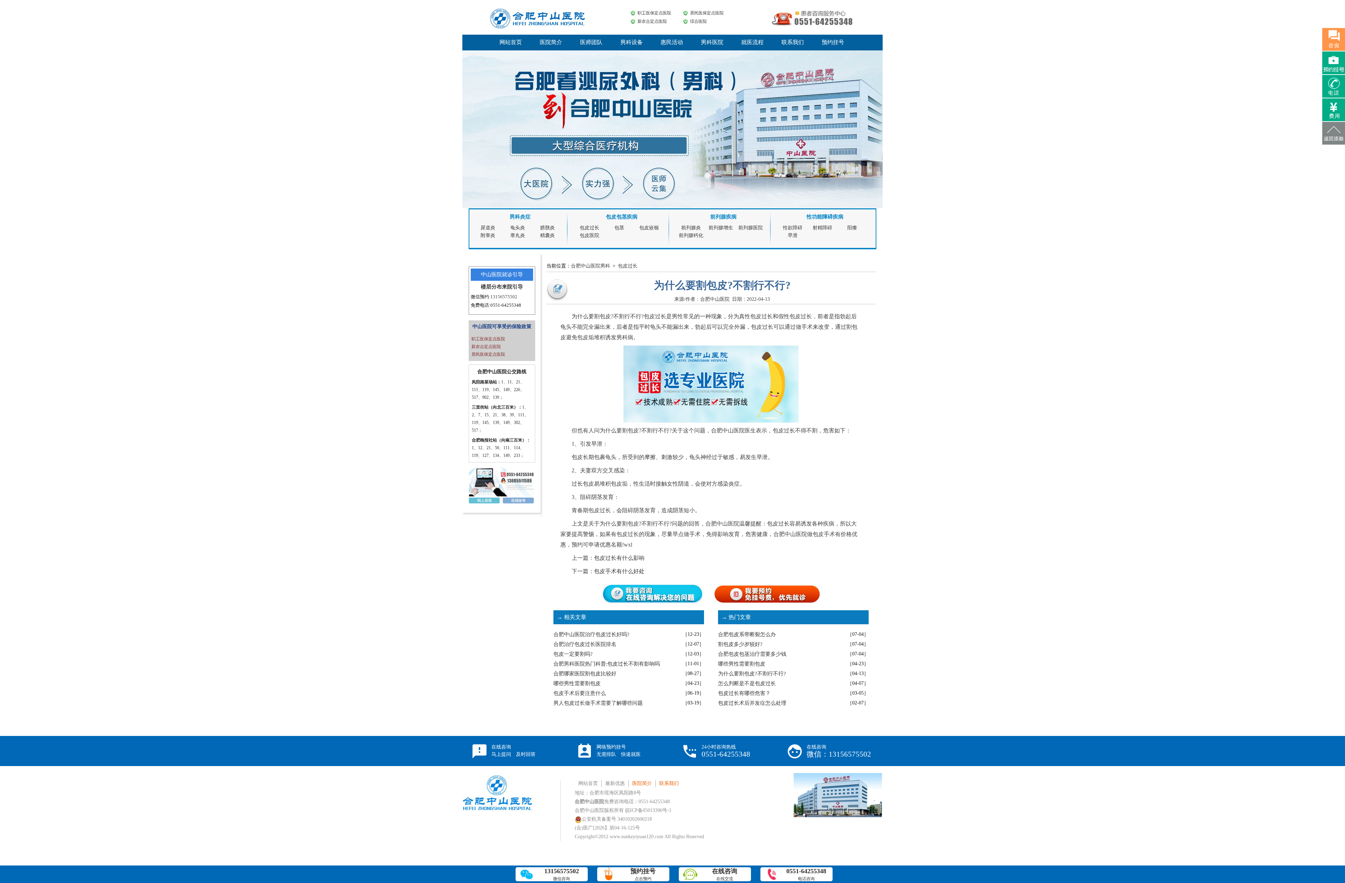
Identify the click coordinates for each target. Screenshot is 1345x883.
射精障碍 (822, 227)
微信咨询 (561, 874)
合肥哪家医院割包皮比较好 (584, 673)
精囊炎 (547, 235)
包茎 (619, 227)
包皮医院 (589, 235)
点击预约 (643, 874)
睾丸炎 (517, 235)
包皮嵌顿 (649, 227)
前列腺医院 (750, 227)
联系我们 (792, 42)
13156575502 (503, 296)
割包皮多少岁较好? (740, 644)
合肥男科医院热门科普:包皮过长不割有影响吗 (606, 664)
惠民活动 (672, 42)
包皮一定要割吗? (573, 654)
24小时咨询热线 (726, 751)
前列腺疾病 (723, 217)
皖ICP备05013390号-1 (648, 810)
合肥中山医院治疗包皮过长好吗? (591, 634)
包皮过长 (589, 227)
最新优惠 (615, 783)
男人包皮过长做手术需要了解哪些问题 (598, 703)
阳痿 (852, 227)
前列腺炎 (691, 227)
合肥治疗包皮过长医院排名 (584, 644)
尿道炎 (488, 227)
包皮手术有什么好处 (619, 571)
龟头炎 (517, 227)
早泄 (793, 235)
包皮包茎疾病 (621, 217)
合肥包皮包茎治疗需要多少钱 (752, 654)
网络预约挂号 (618, 750)
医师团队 (591, 42)
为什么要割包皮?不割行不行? (752, 673)
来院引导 (512, 287)
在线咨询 (513, 750)
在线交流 (724, 874)
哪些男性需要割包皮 (577, 683)
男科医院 (712, 42)
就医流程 (752, 42)
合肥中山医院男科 (590, 266)
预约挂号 (833, 42)
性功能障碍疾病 (825, 217)
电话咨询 (806, 874)
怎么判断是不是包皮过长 (747, 683)
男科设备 (631, 42)
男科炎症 (520, 217)
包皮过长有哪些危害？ (744, 693)
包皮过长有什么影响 (619, 558)
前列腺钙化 (691, 235)
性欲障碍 (792, 227)
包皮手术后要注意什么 (579, 693)
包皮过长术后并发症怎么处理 (752, 703)
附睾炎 (488, 235)
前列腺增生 (721, 227)
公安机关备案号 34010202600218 (617, 819)
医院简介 (551, 42)
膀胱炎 (547, 227)
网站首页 (510, 42)
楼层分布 (491, 287)
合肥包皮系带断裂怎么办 (747, 634)
